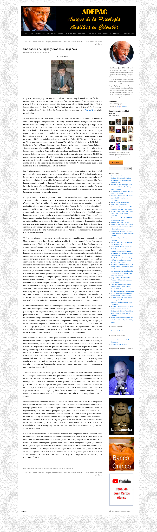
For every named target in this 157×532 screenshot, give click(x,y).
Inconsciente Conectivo (118, 331)
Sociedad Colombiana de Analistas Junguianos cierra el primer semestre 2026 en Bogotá (121, 180)
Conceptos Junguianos (55, 33)
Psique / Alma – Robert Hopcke (120, 278)
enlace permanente (66, 468)
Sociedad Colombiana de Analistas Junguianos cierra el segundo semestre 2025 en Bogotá (122, 253)
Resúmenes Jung (104, 33)
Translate (124, 106)
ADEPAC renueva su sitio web (120, 222)
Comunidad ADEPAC (37, 33)
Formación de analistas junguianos (121, 176)
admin (47, 52)
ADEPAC (24, 511)
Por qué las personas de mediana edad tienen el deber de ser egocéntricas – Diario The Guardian (122, 273)
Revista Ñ (89, 110)
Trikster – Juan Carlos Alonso (120, 202)
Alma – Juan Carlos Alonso (119, 204)
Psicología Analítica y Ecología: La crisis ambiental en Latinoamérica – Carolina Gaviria (122, 266)
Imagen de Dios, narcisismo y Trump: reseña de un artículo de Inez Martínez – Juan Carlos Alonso (122, 226)
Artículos (116, 33)
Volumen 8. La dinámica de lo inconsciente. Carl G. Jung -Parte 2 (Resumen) (122, 198)
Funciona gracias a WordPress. (121, 511)
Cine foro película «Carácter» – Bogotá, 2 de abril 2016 (42, 42)
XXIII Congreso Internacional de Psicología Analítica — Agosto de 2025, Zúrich (122, 320)
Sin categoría (48, 468)
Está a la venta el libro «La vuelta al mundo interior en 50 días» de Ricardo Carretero (122, 233)
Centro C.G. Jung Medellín (119, 344)
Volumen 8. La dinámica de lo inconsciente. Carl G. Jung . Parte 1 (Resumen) (122, 213)
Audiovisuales (71, 33)
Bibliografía (92, 33)
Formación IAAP (128, 33)
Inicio (25, 33)
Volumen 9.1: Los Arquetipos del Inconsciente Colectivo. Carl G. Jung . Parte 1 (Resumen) (122, 187)
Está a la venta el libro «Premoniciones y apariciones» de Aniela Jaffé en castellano (122, 313)
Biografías (81, 33)
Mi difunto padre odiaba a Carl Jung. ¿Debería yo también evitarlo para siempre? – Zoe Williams (121, 260)
